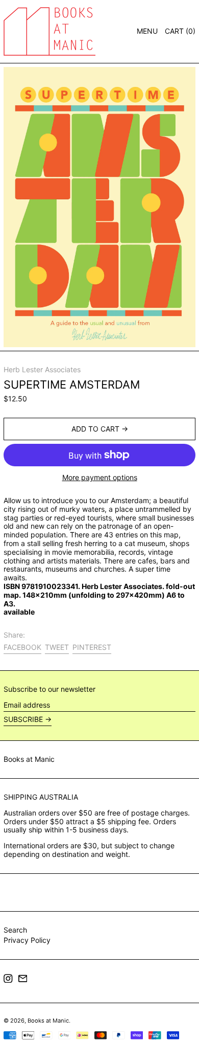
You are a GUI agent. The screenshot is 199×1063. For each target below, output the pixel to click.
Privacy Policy (27, 940)
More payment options (99, 477)
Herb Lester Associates (42, 369)
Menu (147, 31)
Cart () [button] (180, 31)
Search (15, 929)
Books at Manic (29, 759)
